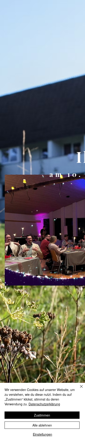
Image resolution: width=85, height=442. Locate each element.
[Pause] (11, 279)
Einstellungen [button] (42, 434)
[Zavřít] (78, 389)
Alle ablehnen (42, 425)
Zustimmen (42, 415)
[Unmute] (18, 279)
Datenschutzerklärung (44, 404)
